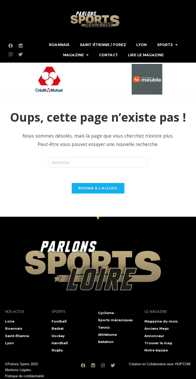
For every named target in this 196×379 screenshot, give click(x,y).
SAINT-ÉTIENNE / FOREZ (103, 44)
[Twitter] (20, 54)
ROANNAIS (59, 44)
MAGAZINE (73, 55)
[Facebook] (10, 45)
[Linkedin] (20, 45)
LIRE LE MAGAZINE (146, 55)
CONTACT (108, 55)
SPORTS (165, 44)
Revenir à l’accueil (98, 188)
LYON (141, 44)
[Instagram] (10, 54)
